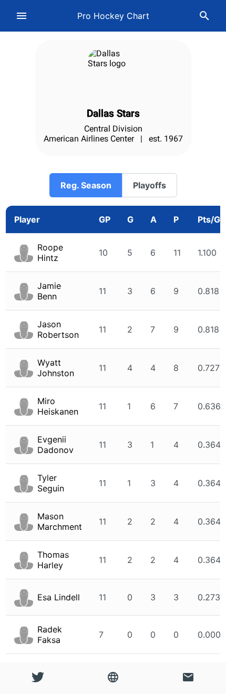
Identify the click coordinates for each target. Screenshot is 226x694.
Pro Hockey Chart (113, 16)
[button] (85, 185)
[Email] (188, 678)
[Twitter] (38, 678)
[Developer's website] (113, 678)
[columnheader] (48, 220)
